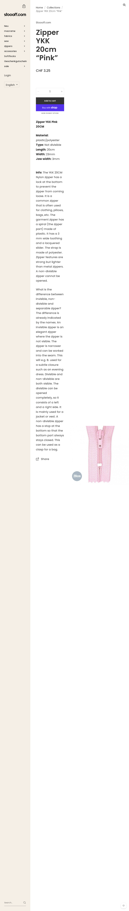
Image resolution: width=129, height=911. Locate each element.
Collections (53, 7)
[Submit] (24, 902)
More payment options (50, 113)
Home (39, 7)
